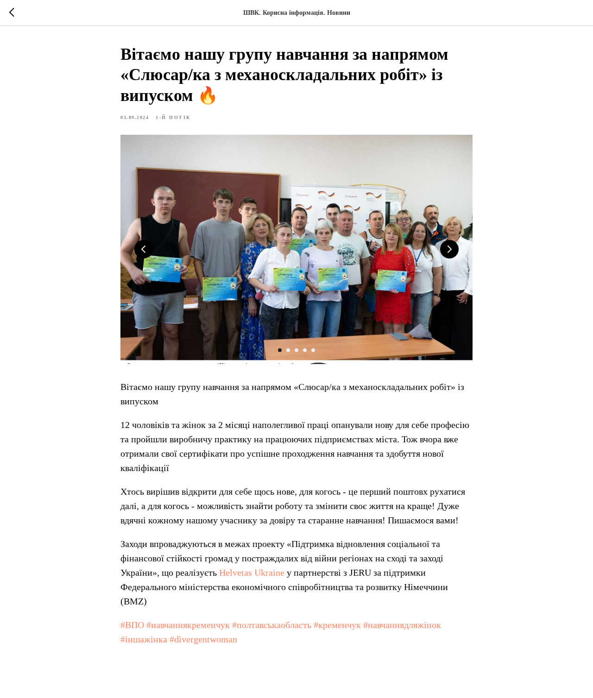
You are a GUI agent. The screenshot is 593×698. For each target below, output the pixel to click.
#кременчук (337, 625)
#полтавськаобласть (271, 625)
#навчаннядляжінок (402, 625)
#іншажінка (143, 639)
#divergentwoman (203, 639)
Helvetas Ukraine (251, 572)
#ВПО (132, 625)
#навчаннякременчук (188, 625)
